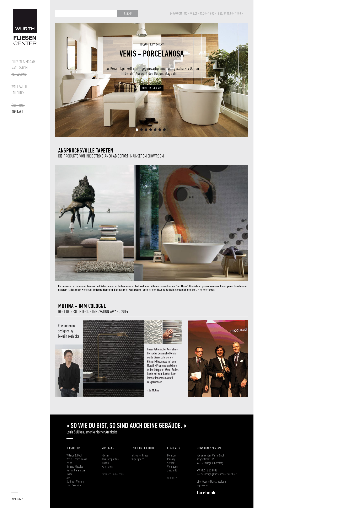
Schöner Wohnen (75, 481)
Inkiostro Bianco (140, 455)
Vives (69, 463)
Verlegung (172, 466)
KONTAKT (17, 111)
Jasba (69, 474)
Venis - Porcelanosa (76, 459)
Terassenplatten (110, 459)
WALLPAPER (19, 86)
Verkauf (171, 463)
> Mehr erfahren (206, 289)
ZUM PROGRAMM (152, 82)
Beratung (172, 455)
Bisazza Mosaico (74, 466)
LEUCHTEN (18, 93)
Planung (171, 459)
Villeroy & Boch (74, 455)
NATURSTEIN (19, 68)
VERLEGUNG (19, 74)
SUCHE (128, 13)
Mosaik (105, 463)
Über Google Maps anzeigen (211, 481)
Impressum (202, 485)
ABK (68, 478)
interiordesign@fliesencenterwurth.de (217, 474)
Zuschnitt (172, 470)
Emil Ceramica (73, 485)
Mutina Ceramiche (75, 470)
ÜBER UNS (18, 105)
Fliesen (105, 455)
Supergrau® (138, 459)
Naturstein (107, 466)
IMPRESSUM (17, 498)
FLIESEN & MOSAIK (23, 61)
